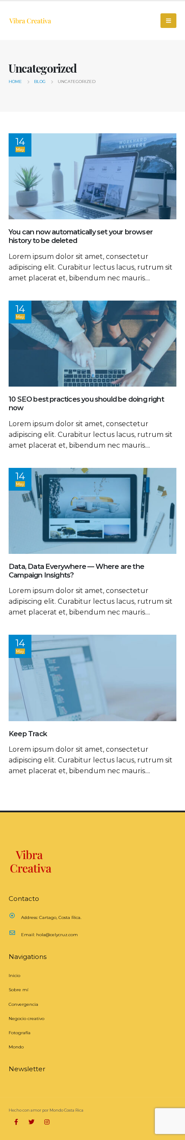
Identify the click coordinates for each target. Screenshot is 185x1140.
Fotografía (20, 1033)
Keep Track (28, 733)
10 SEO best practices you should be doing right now (86, 403)
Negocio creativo (26, 1018)
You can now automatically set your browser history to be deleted (81, 236)
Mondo (16, 1047)
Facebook (15, 1121)
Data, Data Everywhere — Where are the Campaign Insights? (76, 570)
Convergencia (23, 1004)
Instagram (46, 1121)
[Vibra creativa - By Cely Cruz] (30, 20)
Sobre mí (18, 990)
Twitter (31, 1121)
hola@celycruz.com (57, 934)
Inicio (14, 975)
